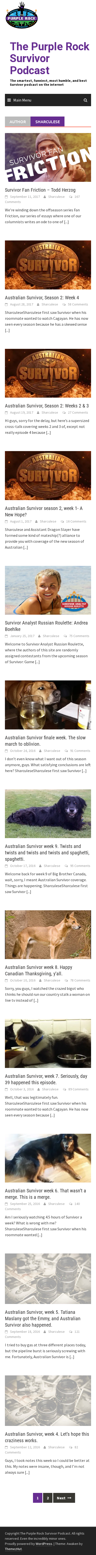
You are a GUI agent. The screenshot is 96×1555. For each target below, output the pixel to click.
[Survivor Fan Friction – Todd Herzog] (48, 156)
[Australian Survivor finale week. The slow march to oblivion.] (48, 704)
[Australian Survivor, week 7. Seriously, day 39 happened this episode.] (48, 1042)
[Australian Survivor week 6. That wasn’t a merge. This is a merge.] (48, 1157)
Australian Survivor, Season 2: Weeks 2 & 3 (47, 406)
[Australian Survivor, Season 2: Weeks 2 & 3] (48, 372)
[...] (66, 221)
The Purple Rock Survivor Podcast (49, 58)
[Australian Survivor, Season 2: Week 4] (48, 264)
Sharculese (56, 196)
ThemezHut (13, 1549)
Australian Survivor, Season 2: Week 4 (42, 298)
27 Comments (78, 412)
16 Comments (76, 521)
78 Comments (80, 980)
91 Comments (80, 750)
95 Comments (80, 865)
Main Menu (22, 100)
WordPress (44, 1543)
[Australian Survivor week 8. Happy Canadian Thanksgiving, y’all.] (48, 934)
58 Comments (78, 304)
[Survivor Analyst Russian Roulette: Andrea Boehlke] (48, 589)
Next (61, 1497)
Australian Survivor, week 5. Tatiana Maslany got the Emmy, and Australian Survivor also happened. (42, 1318)
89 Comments (78, 1089)
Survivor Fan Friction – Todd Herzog (40, 190)
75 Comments (79, 636)
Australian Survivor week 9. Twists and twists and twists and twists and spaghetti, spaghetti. (47, 852)
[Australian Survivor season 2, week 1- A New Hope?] (48, 475)
